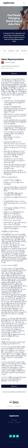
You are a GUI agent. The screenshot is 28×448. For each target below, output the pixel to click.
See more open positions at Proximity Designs (14, 391)
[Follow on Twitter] (14, 436)
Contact (17, 422)
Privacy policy (10, 406)
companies (11, 51)
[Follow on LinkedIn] (17, 436)
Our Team (11, 422)
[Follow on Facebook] (10, 436)
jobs (4, 51)
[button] (24, 4)
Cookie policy (18, 406)
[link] (8, 3)
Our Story (14, 420)
